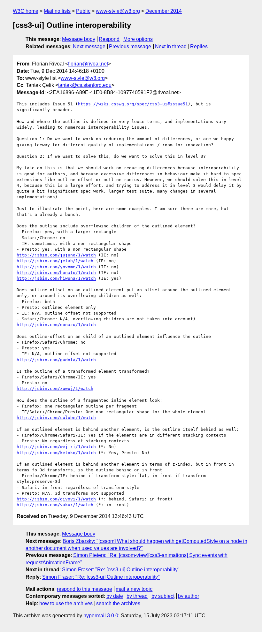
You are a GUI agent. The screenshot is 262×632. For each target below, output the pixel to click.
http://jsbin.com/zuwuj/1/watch (55, 388)
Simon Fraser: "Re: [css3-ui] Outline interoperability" (121, 569)
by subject (162, 596)
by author (188, 596)
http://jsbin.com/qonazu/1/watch (56, 324)
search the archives (118, 603)
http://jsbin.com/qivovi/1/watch (56, 499)
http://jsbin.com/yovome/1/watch (56, 266)
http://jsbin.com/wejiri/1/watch (56, 446)
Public (83, 11)
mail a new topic (134, 589)
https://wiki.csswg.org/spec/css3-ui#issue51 (133, 104)
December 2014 (163, 11)
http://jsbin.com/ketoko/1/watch (56, 452)
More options (138, 39)
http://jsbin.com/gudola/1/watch (56, 359)
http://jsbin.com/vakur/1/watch (55, 504)
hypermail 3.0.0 (100, 615)
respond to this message (84, 589)
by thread (137, 596)
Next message (89, 46)
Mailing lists (57, 11)
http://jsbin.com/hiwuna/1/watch (56, 278)
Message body (78, 39)
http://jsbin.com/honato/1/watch (56, 272)
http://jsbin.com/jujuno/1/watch (56, 255)
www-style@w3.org (118, 11)
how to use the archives (66, 603)
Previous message (130, 46)
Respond (109, 39)
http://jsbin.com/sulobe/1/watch (56, 417)
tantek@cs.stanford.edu (85, 85)
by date (114, 596)
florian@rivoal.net (88, 63)
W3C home (25, 11)
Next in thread (171, 46)
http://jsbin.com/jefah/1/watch (55, 260)
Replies (199, 46)
